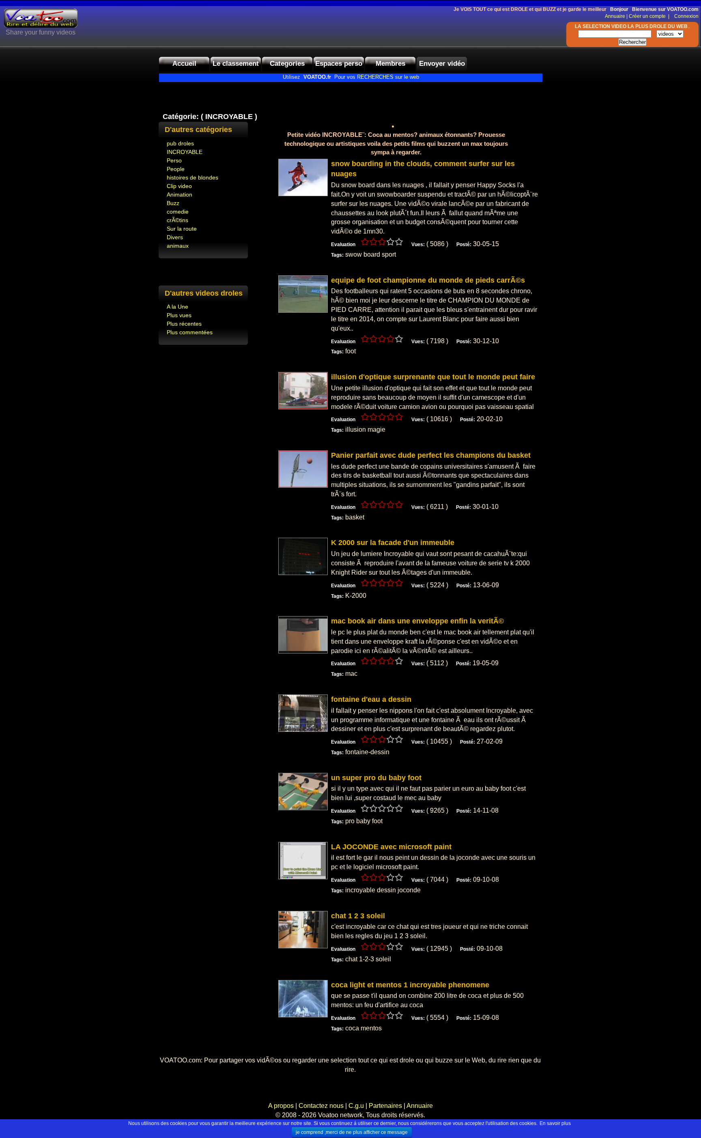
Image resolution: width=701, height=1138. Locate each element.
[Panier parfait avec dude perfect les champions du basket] (303, 485)
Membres (390, 63)
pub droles (180, 143)
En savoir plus (555, 1123)
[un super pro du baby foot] (303, 808)
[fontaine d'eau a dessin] (303, 729)
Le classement (236, 63)
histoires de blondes (192, 177)
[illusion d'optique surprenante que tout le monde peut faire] (303, 407)
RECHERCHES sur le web (388, 77)
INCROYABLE (184, 152)
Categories (287, 63)
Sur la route (182, 228)
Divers (175, 237)
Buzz (173, 203)
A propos (281, 1105)
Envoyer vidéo (442, 63)
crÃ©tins (177, 220)
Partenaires (385, 1105)
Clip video (179, 186)
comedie (178, 211)
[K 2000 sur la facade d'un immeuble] (303, 572)
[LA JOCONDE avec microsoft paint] (303, 877)
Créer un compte (648, 16)
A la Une (177, 306)
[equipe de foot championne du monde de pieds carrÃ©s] (303, 310)
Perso (174, 160)
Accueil (184, 63)
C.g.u (356, 1105)
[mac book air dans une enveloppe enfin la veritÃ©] (303, 651)
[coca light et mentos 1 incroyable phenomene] (303, 1015)
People (176, 169)
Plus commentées (190, 332)
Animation (179, 194)
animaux (178, 245)
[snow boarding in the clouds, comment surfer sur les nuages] (303, 193)
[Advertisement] (253, 94)
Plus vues (179, 315)
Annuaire (615, 16)
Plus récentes (184, 323)
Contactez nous (321, 1105)
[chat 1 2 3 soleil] (303, 946)
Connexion (685, 16)
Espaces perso (338, 63)
